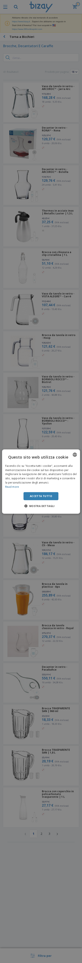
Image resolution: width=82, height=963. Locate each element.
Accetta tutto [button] (41, 496)
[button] (40, 505)
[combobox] (75, 454)
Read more (12, 487)
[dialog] (41, 481)
